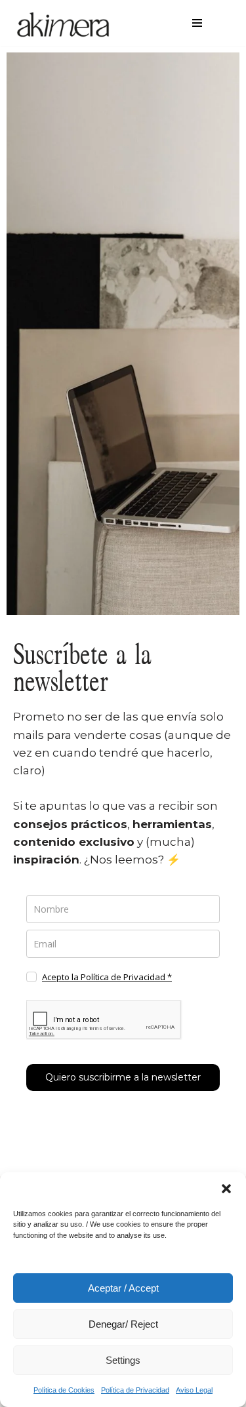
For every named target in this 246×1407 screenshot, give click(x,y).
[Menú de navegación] (197, 23)
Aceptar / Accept (123, 1288)
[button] (226, 1188)
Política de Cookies (63, 1390)
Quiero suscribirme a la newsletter (123, 1077)
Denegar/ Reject (123, 1324)
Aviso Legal (194, 1390)
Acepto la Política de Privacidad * (107, 977)
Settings (123, 1360)
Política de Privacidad (135, 1390)
